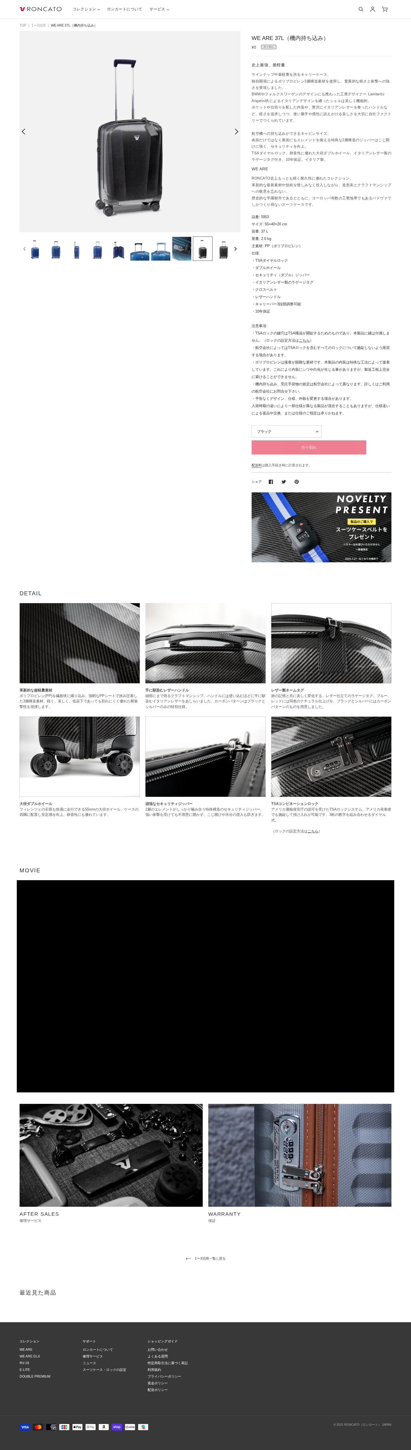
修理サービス (93, 1356)
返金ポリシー (158, 1383)
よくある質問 (158, 1356)
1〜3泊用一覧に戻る (210, 1258)
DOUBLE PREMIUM (35, 1376)
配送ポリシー (158, 1390)
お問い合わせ (158, 1350)
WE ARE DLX (30, 1356)
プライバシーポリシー (164, 1376)
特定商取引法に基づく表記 (168, 1363)
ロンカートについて (98, 1350)
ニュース (89, 1363)
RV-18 (24, 1363)
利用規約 (154, 1370)
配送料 (257, 465)
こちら (304, 340)
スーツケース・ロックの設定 (104, 1370)
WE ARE (26, 1350)
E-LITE (25, 1370)
